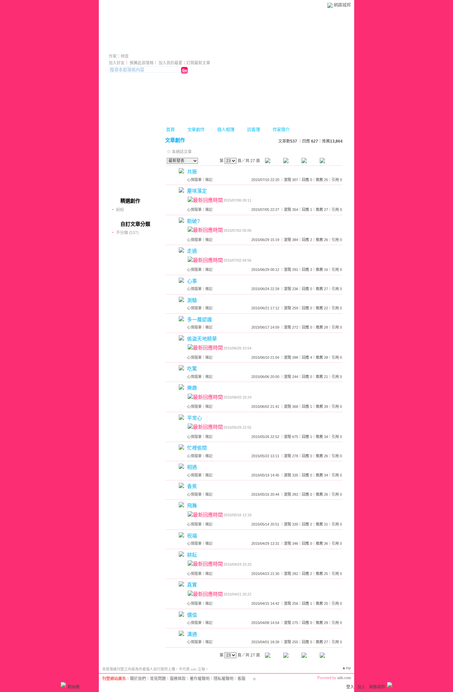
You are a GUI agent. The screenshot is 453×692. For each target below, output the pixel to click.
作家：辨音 (119, 56)
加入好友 (117, 63)
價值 (192, 615)
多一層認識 (199, 319)
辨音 (118, 47)
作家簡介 (281, 129)
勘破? (193, 221)
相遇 (192, 467)
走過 (192, 251)
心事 (192, 281)
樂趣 (192, 388)
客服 (241, 678)
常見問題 (158, 678)
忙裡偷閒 (197, 448)
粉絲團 (74, 687)
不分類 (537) (127, 232)
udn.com (344, 677)
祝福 (192, 535)
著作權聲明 (200, 678)
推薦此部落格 (142, 63)
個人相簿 (225, 129)
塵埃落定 (197, 191)
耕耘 (192, 555)
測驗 (192, 300)
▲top (346, 667)
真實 (192, 585)
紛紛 (120, 210)
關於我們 (138, 678)
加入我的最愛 (170, 63)
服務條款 (178, 678)
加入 (361, 687)
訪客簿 (253, 129)
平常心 (194, 418)
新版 (150, 47)
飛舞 (192, 505)
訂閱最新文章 (198, 63)
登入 (350, 687)
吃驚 (192, 368)
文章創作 (196, 129)
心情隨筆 (194, 180)
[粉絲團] (63, 684)
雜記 (209, 180)
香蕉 (192, 486)
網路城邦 (342, 4)
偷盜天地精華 (202, 339)
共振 (192, 171)
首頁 (170, 129)
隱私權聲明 (223, 678)
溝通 (192, 634)
